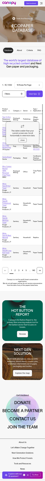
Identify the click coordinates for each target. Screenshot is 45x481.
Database (8, 50)
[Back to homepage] (9, 3)
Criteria (30, 50)
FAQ (39, 50)
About (19, 50)
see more (36, 149)
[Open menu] (41, 3)
